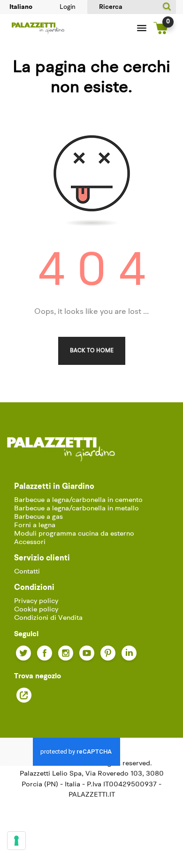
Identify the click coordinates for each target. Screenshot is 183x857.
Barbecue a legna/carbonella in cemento (78, 500)
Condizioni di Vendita (48, 618)
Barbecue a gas (38, 517)
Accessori (30, 542)
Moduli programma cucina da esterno (74, 533)
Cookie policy (36, 609)
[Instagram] (65, 653)
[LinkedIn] (129, 653)
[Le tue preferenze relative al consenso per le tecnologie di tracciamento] (16, 841)
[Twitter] (23, 653)
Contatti (27, 571)
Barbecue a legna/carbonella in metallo (76, 508)
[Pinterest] (108, 653)
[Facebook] (44, 653)
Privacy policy (36, 601)
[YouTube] (86, 653)
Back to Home (92, 351)
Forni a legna (34, 525)
